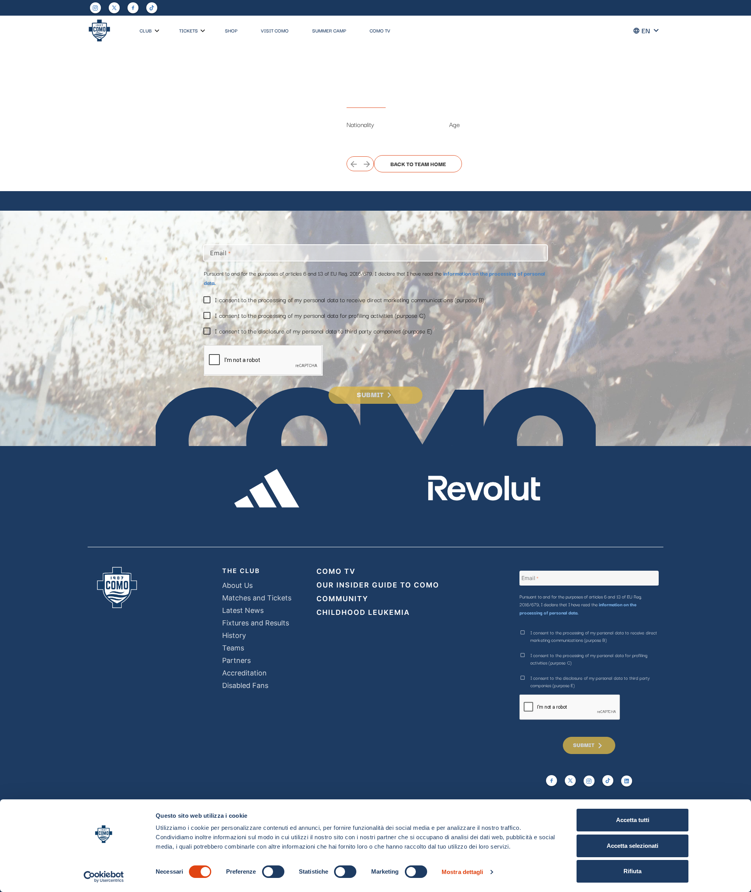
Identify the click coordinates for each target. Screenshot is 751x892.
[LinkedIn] (626, 781)
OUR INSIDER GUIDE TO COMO (377, 585)
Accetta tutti (632, 820)
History (234, 635)
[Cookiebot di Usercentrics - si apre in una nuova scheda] (104, 877)
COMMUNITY (342, 599)
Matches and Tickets (256, 598)
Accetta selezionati (632, 845)
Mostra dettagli (462, 872)
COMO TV (380, 30)
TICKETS (188, 30)
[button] (157, 31)
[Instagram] (95, 7)
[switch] (273, 871)
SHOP (231, 30)
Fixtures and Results (255, 623)
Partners (236, 660)
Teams (233, 648)
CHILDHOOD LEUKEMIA (363, 612)
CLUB (146, 30)
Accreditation (244, 673)
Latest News (243, 610)
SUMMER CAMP (329, 30)
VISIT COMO (275, 30)
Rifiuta (632, 871)
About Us (237, 585)
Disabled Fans (245, 685)
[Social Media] (114, 7)
